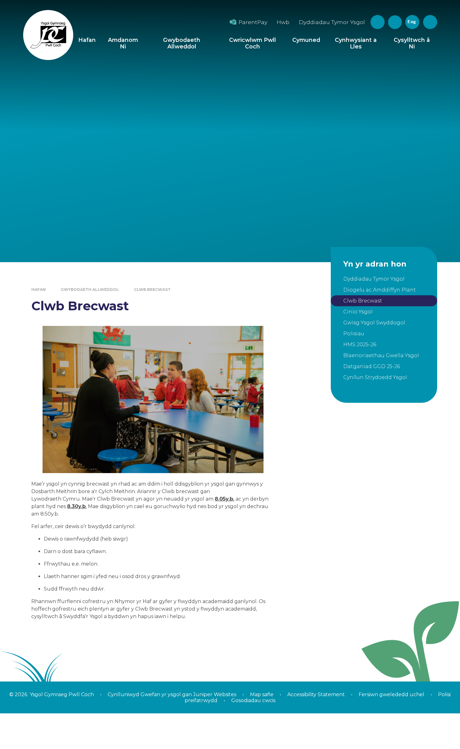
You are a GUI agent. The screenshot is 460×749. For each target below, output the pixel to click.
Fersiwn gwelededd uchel (391, 694)
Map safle (261, 694)
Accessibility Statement (316, 694)
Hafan (38, 289)
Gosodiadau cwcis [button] (253, 700)
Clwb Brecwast (152, 289)
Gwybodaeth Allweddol (90, 289)
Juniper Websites (214, 694)
